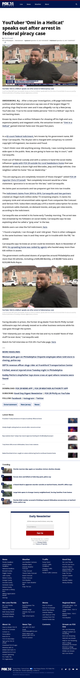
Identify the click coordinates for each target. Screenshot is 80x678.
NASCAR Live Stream (69, 638)
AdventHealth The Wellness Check (68, 570)
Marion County (7, 578)
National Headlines (8, 568)
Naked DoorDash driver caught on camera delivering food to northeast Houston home (29, 453)
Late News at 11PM (48, 615)
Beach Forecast (27, 575)
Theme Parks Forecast (29, 573)
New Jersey (26, 404)
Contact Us (5, 632)
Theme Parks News (8, 609)
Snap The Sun (26, 587)
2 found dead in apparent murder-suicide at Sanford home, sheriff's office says (42, 484)
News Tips (26, 624)
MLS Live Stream (67, 653)
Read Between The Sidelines (28, 606)
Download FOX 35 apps (9, 645)
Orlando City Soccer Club (28, 612)
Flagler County (6, 573)
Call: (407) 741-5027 (28, 627)
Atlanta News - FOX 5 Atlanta (69, 614)
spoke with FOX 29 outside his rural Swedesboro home (38, 163)
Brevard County (7, 571)
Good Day (66, 559)
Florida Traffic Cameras (49, 573)
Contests (46, 624)
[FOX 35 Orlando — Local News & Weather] (8, 4)
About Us (6, 624)
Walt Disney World (8, 612)
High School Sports (28, 616)
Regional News (68, 602)
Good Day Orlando (48, 610)
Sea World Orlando (8, 614)
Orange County (7, 580)
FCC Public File (7, 657)
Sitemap (5, 598)
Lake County (6, 575)
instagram (69, 669)
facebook (62, 669)
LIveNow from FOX (48, 617)
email (76, 669)
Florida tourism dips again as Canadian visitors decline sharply (36, 469)
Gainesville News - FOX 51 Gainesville (69, 606)
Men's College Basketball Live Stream (69, 644)
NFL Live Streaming (68, 629)
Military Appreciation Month (8, 594)
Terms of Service (41, 544)
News (37, 404)
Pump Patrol (46, 562)
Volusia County (7, 587)
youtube (73, 669)
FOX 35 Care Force (68, 564)
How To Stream (47, 605)
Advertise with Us (7, 647)
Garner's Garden (67, 575)
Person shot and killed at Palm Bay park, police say (32, 477)
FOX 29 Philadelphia (7, 40)
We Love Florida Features (7, 606)
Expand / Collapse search (76, 4)
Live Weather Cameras (29, 562)
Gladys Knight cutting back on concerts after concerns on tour (21, 427)
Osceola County (7, 582)
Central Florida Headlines (7, 565)
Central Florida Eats (48, 619)
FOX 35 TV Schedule (48, 608)
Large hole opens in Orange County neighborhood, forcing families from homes (42, 492)
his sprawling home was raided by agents (27, 247)
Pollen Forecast (27, 578)
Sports (25, 602)
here (45, 227)
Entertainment (19, 40)
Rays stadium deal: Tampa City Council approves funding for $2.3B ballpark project (27, 436)
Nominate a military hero (8, 590)
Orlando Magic (27, 609)
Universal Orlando (8, 616)
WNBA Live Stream (68, 651)
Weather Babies (67, 567)
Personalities (6, 634)
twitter (65, 669)
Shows (45, 602)
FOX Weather (26, 580)
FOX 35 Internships (8, 639)
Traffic (45, 559)
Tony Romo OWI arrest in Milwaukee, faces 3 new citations (20, 444)
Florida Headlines (7, 562)
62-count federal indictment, (20, 136)
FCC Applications (7, 659)
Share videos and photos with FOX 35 (28, 634)
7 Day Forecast (27, 571)
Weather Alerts (27, 564)
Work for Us (6, 636)
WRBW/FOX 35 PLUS (9, 652)
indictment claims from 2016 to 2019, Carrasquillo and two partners (38, 193)
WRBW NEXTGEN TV (9, 650)
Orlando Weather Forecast (27, 567)
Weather (26, 559)
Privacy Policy (42, 542)
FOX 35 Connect (27, 638)
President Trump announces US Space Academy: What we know (22, 418)
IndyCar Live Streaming (69, 640)
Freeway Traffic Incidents (47, 569)
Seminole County (7, 585)
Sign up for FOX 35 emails (8, 642)
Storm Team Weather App (29, 583)
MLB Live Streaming (68, 636)
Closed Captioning (8, 654)
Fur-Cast (65, 578)
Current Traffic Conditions (47, 565)
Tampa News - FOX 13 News (69, 610)
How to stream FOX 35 (9, 627)
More (47, 4)
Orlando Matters (47, 612)
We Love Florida (67, 562)
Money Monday (67, 582)
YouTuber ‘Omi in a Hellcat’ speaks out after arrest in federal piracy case (28, 89)
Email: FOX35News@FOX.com (29, 630)
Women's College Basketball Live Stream (69, 648)
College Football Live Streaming (69, 632)
